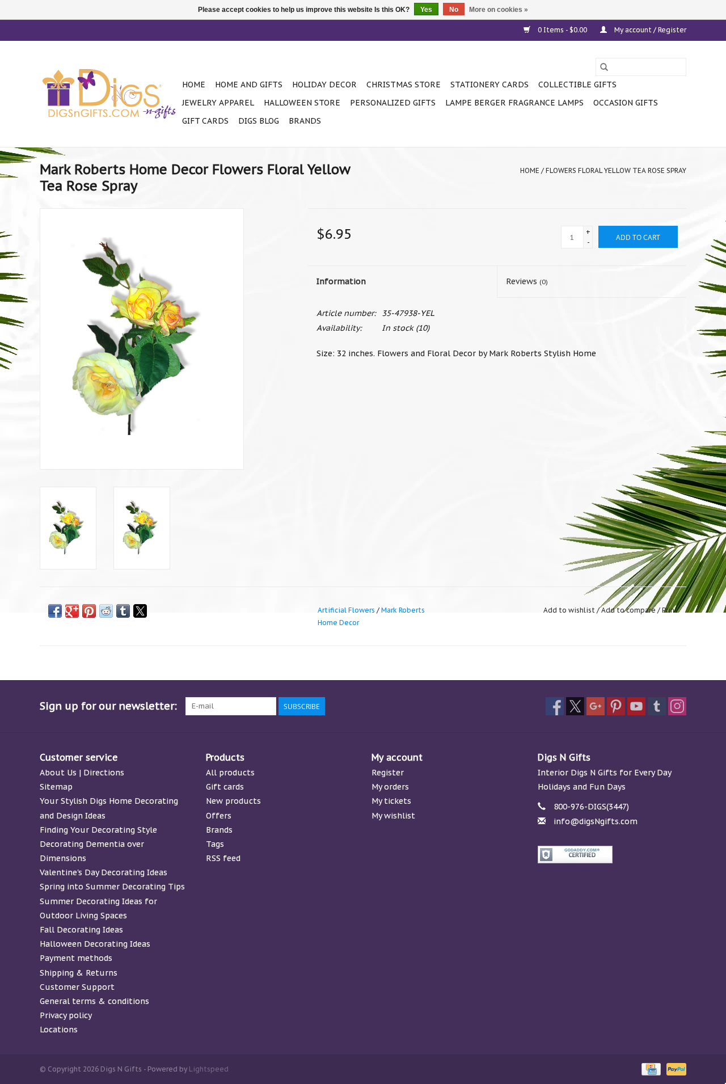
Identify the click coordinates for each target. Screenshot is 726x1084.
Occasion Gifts (625, 103)
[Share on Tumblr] (123, 611)
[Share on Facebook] (55, 611)
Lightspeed (209, 1069)
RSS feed (223, 858)
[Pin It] (89, 611)
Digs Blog (258, 121)
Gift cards (205, 121)
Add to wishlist (570, 610)
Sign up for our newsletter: (108, 706)
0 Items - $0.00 (562, 30)
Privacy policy (66, 1015)
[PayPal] (674, 1068)
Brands (305, 121)
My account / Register (649, 30)
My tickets (391, 801)
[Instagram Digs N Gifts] (677, 706)
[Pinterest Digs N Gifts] (616, 706)
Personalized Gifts (393, 103)
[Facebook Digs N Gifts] (555, 706)
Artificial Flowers (346, 610)
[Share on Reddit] (106, 611)
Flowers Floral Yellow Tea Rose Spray (616, 170)
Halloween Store (302, 103)
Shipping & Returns (78, 973)
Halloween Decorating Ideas (95, 944)
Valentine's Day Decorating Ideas (103, 872)
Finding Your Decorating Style (98, 830)
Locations (59, 1029)
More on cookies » (498, 10)
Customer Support (77, 987)
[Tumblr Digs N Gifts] (657, 706)
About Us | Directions (82, 772)
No (453, 10)
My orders (390, 787)
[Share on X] (140, 611)
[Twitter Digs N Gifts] (575, 706)
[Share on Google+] (72, 611)
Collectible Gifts (577, 84)
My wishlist (393, 816)
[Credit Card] (650, 1068)
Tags (215, 844)
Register (388, 772)
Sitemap (56, 787)
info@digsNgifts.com (596, 821)
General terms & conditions (94, 1001)
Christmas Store (403, 84)
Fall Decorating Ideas (81, 930)
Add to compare (629, 610)
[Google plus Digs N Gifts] (595, 706)
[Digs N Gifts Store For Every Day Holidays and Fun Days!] (109, 94)
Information (341, 281)
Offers (218, 816)
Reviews (527, 281)
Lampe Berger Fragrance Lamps (514, 103)
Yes (426, 10)
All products (230, 772)
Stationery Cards (489, 84)
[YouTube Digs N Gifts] (636, 706)
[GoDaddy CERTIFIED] (612, 854)
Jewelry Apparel (218, 103)
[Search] (604, 67)
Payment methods (76, 958)
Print (670, 610)
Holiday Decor (324, 84)
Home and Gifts (248, 84)
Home (193, 84)
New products (233, 801)
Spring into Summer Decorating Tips (112, 886)
